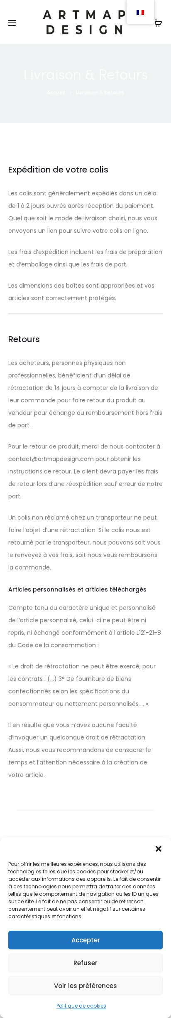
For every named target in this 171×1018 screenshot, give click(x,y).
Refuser (85, 963)
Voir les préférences (85, 985)
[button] (158, 848)
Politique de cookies (81, 1005)
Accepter (85, 940)
